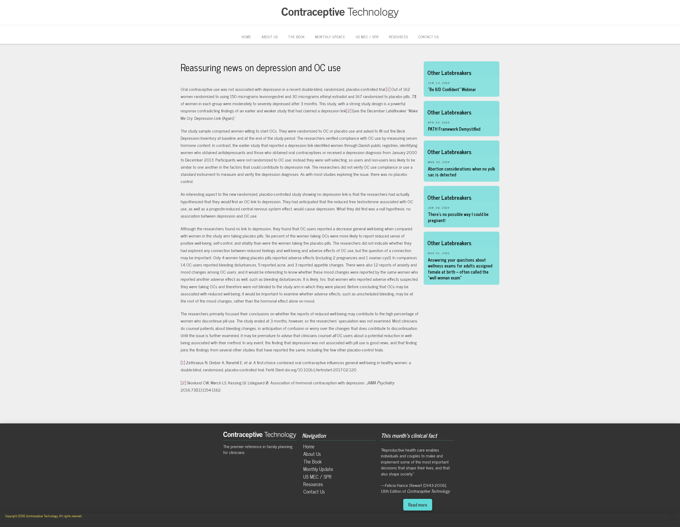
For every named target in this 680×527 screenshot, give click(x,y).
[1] (388, 89)
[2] (348, 110)
